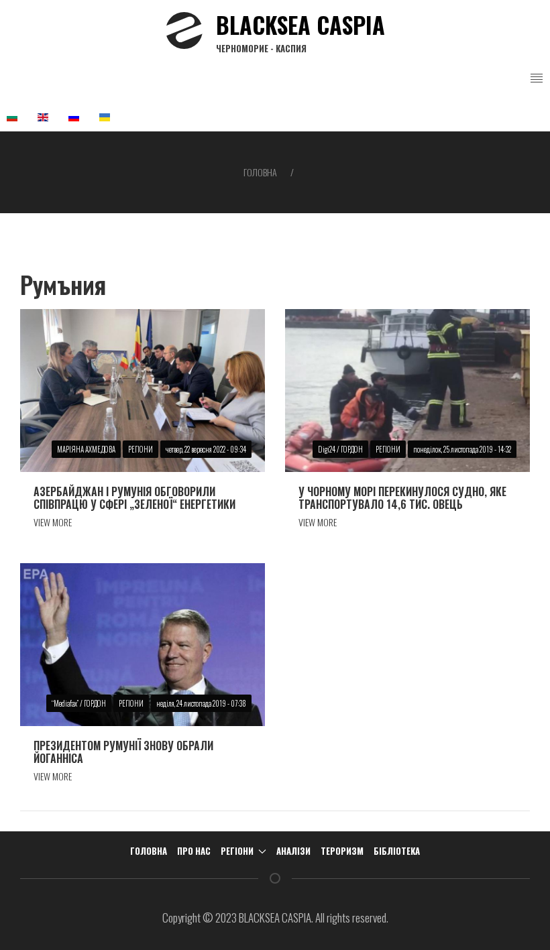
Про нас (194, 850)
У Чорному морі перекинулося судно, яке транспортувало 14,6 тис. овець (402, 497)
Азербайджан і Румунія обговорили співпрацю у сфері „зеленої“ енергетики (134, 497)
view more (53, 522)
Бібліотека (397, 850)
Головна (260, 172)
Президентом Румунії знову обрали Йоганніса (123, 751)
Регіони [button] (237, 850)
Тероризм (342, 850)
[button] (536, 78)
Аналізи (293, 850)
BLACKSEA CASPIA (300, 30)
